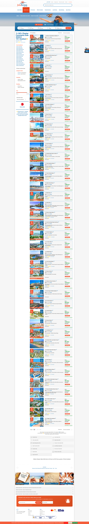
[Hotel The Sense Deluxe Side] (37, 304)
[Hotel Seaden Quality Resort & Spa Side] (37, 88)
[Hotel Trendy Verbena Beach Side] (37, 176)
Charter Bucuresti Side (20, 52)
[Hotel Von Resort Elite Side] (37, 245)
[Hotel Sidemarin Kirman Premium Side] (37, 284)
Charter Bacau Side (19, 48)
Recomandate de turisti (21, 80)
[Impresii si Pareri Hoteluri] (52, 479)
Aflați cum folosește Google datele (48, 522)
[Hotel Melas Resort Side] (37, 196)
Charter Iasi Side (19, 57)
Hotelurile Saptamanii (19, 483)
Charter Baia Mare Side (20, 49)
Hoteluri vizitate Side (57, 451)
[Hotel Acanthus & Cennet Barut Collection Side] (37, 39)
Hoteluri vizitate (20, 79)
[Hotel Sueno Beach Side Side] (37, 412)
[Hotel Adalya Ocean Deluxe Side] (37, 186)
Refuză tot (66, 522)
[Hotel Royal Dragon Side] (37, 363)
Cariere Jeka (62, 483)
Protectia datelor (42, 511)
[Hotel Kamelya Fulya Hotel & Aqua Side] (37, 353)
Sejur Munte (68, 9)
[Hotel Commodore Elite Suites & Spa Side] (37, 59)
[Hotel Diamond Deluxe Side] (37, 324)
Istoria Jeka (30, 511)
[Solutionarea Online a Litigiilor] (50, 517)
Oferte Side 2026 (35, 440)
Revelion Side (35, 448)
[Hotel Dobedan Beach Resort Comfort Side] (37, 157)
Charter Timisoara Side (20, 65)
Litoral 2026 (19, 9)
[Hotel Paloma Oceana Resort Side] (37, 216)
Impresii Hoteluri (48, 483)
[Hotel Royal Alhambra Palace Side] (37, 373)
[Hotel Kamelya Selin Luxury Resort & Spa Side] (37, 343)
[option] (44, 467)
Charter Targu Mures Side (20, 64)
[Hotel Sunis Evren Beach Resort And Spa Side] (37, 225)
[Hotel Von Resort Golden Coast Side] (37, 402)
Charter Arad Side (19, 46)
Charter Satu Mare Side (20, 60)
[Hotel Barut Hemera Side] (37, 98)
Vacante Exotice (48, 9)
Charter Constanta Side (20, 54)
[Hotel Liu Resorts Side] (37, 49)
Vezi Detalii (67, 50)
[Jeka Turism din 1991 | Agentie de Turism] (22, 6)
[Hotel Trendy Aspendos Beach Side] (37, 167)
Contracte (41, 510)
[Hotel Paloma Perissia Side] (37, 274)
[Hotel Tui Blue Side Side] (37, 68)
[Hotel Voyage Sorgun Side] (37, 137)
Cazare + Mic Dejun (21, 87)
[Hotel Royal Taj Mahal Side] (37, 147)
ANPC (40, 515)
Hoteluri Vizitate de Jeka (35, 483)
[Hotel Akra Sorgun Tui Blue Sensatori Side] (37, 294)
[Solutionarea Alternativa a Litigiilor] (38, 517)
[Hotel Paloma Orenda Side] (37, 127)
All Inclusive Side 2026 (58, 448)
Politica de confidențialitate (59, 522)
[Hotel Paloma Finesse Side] (37, 117)
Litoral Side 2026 (57, 437)
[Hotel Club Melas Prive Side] (37, 333)
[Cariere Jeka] (66, 479)
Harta (51, 37)
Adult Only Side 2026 (36, 445)
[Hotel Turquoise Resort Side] (37, 314)
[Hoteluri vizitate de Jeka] (37, 479)
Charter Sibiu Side (19, 61)
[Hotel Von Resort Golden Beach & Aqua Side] (37, 382)
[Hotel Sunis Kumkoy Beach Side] (37, 265)
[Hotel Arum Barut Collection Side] (37, 108)
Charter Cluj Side (19, 53)
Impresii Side (35, 451)
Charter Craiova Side (19, 56)
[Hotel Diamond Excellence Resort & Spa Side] (37, 392)
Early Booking (61, 9)
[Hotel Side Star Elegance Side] (37, 235)
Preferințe (70, 522)
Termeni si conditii (19, 513)
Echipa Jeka (30, 510)
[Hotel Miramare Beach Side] (37, 78)
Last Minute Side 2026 (58, 445)
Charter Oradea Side (19, 58)
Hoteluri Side (35, 437)
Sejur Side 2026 (35, 454)
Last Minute (55, 9)
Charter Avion (26, 9)
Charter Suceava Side (19, 62)
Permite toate (75, 522)
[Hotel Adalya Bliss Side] (37, 206)
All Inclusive (33, 9)
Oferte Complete (40, 9)
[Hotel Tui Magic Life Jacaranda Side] (37, 422)
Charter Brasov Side (19, 50)
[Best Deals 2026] (86, 50)
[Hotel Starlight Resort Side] (37, 255)
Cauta (68, 28)
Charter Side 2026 (57, 440)
